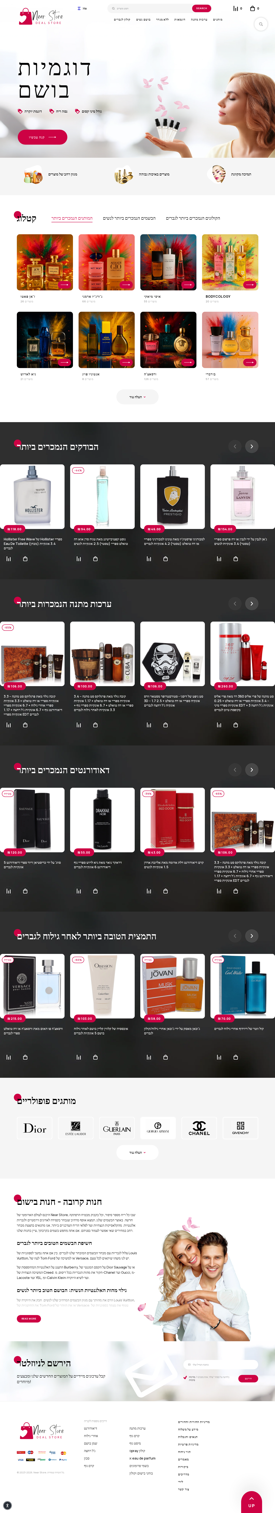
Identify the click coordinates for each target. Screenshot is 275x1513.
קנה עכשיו (37, 137)
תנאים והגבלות (188, 1437)
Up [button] (251, 1506)
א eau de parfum (142, 1458)
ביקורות (183, 1467)
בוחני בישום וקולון (141, 1473)
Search (201, 8)
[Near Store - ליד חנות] (41, 16)
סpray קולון (137, 1450)
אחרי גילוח (91, 1435)
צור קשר (183, 1489)
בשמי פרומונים (139, 1465)
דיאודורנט (90, 1428)
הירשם (248, 1378)
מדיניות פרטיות (192, 1378)
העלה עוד (135, 397)
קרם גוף (89, 1465)
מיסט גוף (135, 1443)
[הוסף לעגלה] (25, 558)
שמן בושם (90, 1443)
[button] (82, 8)
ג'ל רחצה (89, 1450)
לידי (180, 1482)
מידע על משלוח (188, 1429)
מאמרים (183, 1459)
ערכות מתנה (137, 1428)
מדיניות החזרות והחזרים (194, 1422)
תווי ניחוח (184, 1452)
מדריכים (183, 1474)
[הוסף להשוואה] (8, 558)
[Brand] (34, 1128)
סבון (86, 1458)
